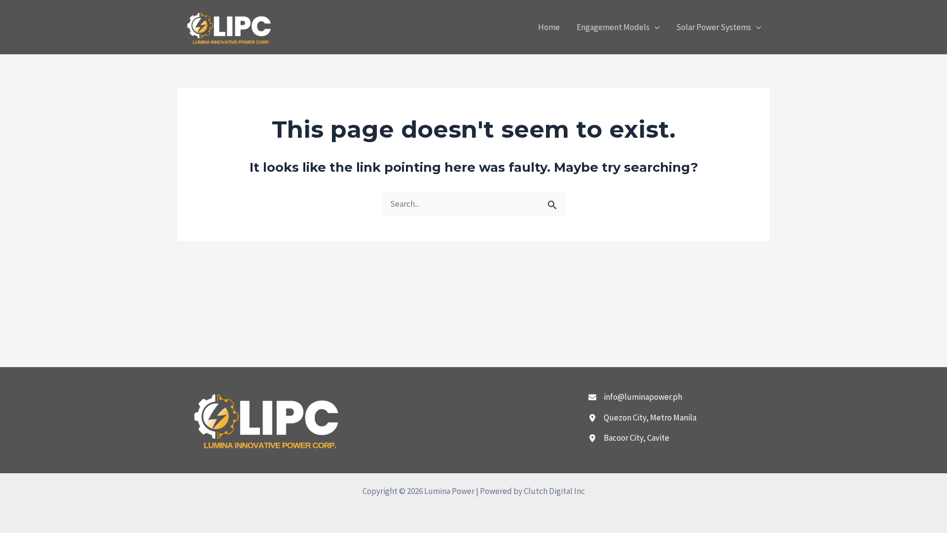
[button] (654, 27)
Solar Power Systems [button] (713, 27)
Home (549, 27)
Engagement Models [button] (613, 27)
